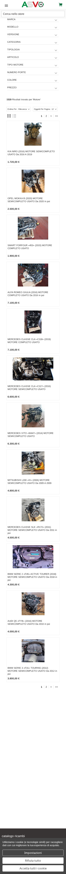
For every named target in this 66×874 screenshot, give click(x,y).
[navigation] (33, 55)
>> (56, 116)
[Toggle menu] (5, 5)
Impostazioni (33, 853)
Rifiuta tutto (33, 861)
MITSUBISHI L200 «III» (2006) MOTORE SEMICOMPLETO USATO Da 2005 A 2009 (29, 481)
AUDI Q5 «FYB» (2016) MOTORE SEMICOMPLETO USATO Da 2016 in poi (29, 622)
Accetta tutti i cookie (33, 868)
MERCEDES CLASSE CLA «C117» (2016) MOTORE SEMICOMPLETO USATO (29, 387)
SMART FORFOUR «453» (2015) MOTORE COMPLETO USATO (30, 247)
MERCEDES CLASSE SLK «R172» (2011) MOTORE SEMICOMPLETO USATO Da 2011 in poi (32, 530)
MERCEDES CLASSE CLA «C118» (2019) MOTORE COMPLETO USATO (29, 341)
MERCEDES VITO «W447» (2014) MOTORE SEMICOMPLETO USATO (31, 434)
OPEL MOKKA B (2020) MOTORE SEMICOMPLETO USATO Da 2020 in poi (29, 200)
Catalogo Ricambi (13, 836)
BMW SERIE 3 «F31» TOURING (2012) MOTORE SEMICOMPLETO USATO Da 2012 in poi (32, 671)
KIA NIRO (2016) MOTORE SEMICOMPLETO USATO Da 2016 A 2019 (31, 153)
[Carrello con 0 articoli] (61, 4)
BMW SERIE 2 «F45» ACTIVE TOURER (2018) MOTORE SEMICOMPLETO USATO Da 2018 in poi (32, 577)
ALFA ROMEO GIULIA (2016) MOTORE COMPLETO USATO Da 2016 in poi (28, 294)
